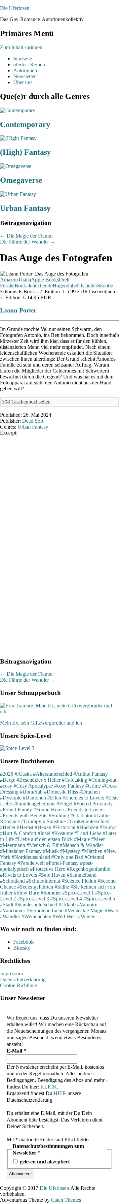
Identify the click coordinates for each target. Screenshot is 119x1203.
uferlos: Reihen (29, 64)
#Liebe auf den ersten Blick (44, 839)
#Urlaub (67, 904)
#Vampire (87, 904)
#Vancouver (12, 910)
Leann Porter (18, 310)
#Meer (98, 839)
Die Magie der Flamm (26, 236)
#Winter (86, 916)
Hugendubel (65, 285)
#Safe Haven (51, 875)
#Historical (64, 827)
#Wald (111, 910)
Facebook (23, 942)
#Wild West (65, 916)
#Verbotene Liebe (44, 910)
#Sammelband (82, 875)
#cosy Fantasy (69, 786)
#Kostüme (62, 833)
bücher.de (42, 285)
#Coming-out (102, 780)
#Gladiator (81, 815)
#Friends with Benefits (23, 815)
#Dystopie (10, 797)
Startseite (22, 58)
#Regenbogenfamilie (88, 869)
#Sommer (51, 892)
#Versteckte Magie (84, 910)
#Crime (93, 786)
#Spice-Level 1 (78, 892)
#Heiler (8, 827)
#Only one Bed (67, 857)
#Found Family (16, 809)
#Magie (82, 839)
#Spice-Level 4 (66, 898)
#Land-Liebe (87, 833)
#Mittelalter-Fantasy (21, 851)
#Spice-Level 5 (99, 898)
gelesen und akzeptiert (44, 1161)
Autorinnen (25, 70)
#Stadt (6, 904)
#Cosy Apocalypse (33, 786)
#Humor (108, 827)
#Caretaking (74, 780)
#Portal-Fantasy (62, 863)
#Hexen (43, 827)
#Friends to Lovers (84, 809)
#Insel (44, 833)
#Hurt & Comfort (18, 833)
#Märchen (91, 851)
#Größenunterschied (88, 821)
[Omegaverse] (15, 166)
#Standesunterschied (36, 904)
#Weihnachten (36, 916)
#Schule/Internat (43, 881)
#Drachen (89, 792)
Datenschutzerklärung (23, 979)
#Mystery (70, 851)
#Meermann (12, 845)
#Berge (7, 780)
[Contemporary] (17, 110)
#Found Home (48, 809)
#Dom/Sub (31, 792)
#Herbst (25, 827)
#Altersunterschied (52, 774)
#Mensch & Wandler (81, 845)
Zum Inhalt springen (21, 47)
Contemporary (25, 124)
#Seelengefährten (35, 887)
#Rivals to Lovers (18, 875)
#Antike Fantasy (90, 774)
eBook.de (22, 285)
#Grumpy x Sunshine (43, 821)
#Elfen (54, 797)
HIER (60, 1093)
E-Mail (16, 1051)
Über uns (22, 82)
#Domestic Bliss (61, 792)
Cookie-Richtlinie (18, 985)
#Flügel (64, 803)
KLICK (48, 1086)
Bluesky (21, 948)
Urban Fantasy (25, 208)
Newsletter (24, 76)
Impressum (11, 973)
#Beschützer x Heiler (38, 780)
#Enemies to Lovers (83, 797)
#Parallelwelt (31, 863)
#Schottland (12, 881)
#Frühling (59, 815)
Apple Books (45, 279)
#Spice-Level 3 (33, 898)
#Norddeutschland (31, 857)
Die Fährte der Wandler (28, 241)
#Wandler (10, 916)
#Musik (51, 851)
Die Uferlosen (14, 8)
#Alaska (23, 774)
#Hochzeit (87, 827)
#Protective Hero (47, 869)
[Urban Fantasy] (18, 194)
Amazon (9, 279)
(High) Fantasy (25, 152)
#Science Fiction (78, 881)
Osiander (87, 285)
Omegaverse (21, 180)
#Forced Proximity (93, 803)
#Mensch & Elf (42, 845)
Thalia (24, 279)
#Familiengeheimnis (34, 803)
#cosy (6, 786)
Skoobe (105, 285)
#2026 (6, 774)
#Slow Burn (26, 892)
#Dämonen (34, 797)
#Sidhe (62, 887)
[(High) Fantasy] (18, 138)
